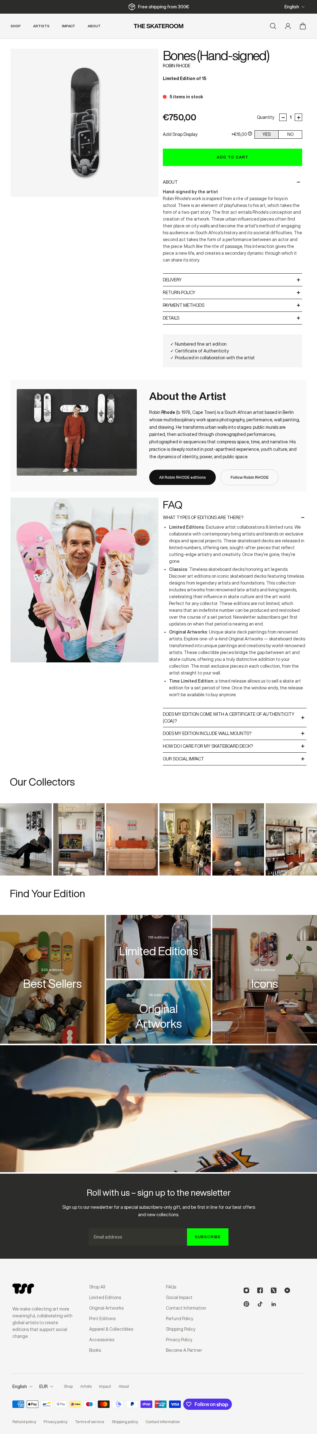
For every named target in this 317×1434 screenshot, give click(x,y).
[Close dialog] (272, 656)
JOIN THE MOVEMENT (219, 737)
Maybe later (219, 757)
